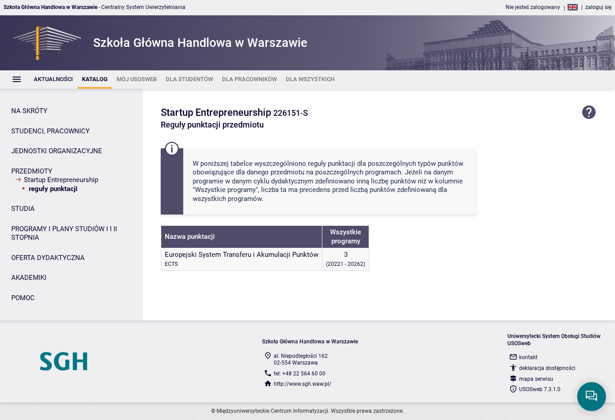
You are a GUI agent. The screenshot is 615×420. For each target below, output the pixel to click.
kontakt (528, 357)
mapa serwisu (536, 379)
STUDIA (23, 209)
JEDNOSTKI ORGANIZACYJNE (56, 151)
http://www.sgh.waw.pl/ (302, 384)
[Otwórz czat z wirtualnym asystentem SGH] (591, 396)
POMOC (23, 298)
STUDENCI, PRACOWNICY (50, 131)
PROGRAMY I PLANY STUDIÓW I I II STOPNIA (64, 233)
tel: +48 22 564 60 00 (300, 373)
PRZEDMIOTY (31, 171)
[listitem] (53, 79)
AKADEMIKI (28, 278)
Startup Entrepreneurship (61, 180)
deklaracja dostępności (547, 368)
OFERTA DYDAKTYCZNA (48, 258)
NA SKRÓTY (29, 111)
